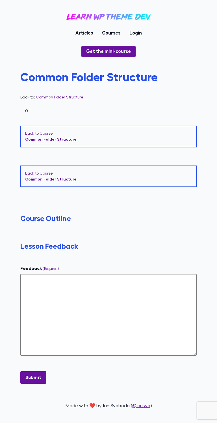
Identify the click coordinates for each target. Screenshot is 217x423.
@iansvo (141, 405)
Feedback (39, 268)
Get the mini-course (108, 51)
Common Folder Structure (59, 97)
